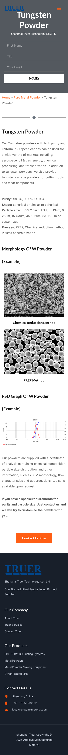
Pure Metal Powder (27, 97)
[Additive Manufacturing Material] (14, 8)
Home (6, 97)
